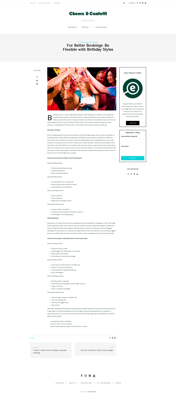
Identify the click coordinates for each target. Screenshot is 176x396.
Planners (85, 27)
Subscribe (57, 3)
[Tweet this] (37, 80)
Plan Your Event (86, 383)
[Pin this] (37, 84)
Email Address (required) (129, 136)
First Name (124, 146)
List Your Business (45, 3)
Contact (119, 383)
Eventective (72, 27)
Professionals (101, 27)
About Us (33, 3)
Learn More (132, 123)
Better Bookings (83, 42)
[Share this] (37, 77)
